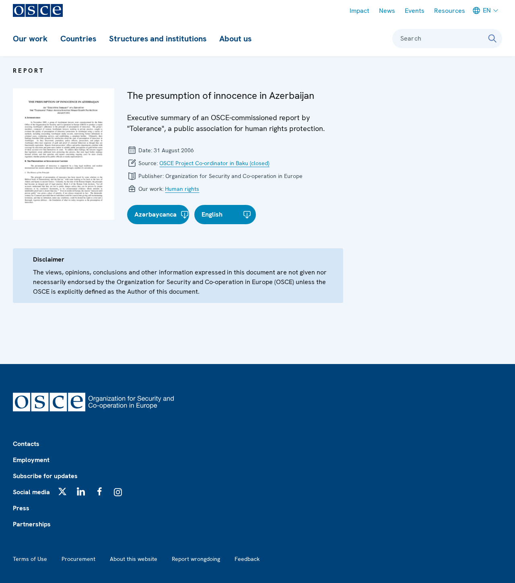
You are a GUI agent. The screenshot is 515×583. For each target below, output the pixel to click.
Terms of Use (30, 559)
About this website (133, 559)
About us (235, 38)
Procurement (78, 559)
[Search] (492, 38)
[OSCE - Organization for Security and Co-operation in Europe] (38, 10)
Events (414, 10)
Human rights (182, 188)
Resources (449, 10)
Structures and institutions (157, 38)
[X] (62, 491)
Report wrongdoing (196, 559)
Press (21, 508)
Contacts (26, 444)
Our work (30, 38)
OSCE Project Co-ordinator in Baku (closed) (214, 163)
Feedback (247, 559)
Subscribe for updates (45, 476)
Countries (78, 38)
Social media (31, 492)
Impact (359, 10)
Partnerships (32, 524)
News (387, 10)
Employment (31, 460)
